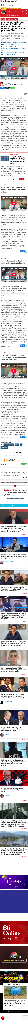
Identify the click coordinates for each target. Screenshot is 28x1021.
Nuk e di (20, 498)
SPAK (8, 142)
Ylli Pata (6, 734)
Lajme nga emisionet (12, 19)
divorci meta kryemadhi (9, 444)
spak (21, 444)
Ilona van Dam (8, 701)
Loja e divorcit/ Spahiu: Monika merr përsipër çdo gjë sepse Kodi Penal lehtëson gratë (13, 48)
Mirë (9, 498)
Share (3, 87)
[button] (3, 1018)
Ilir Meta (17, 444)
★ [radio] (7, 455)
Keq (14, 498)
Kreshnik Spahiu (13, 100)
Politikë (3, 19)
